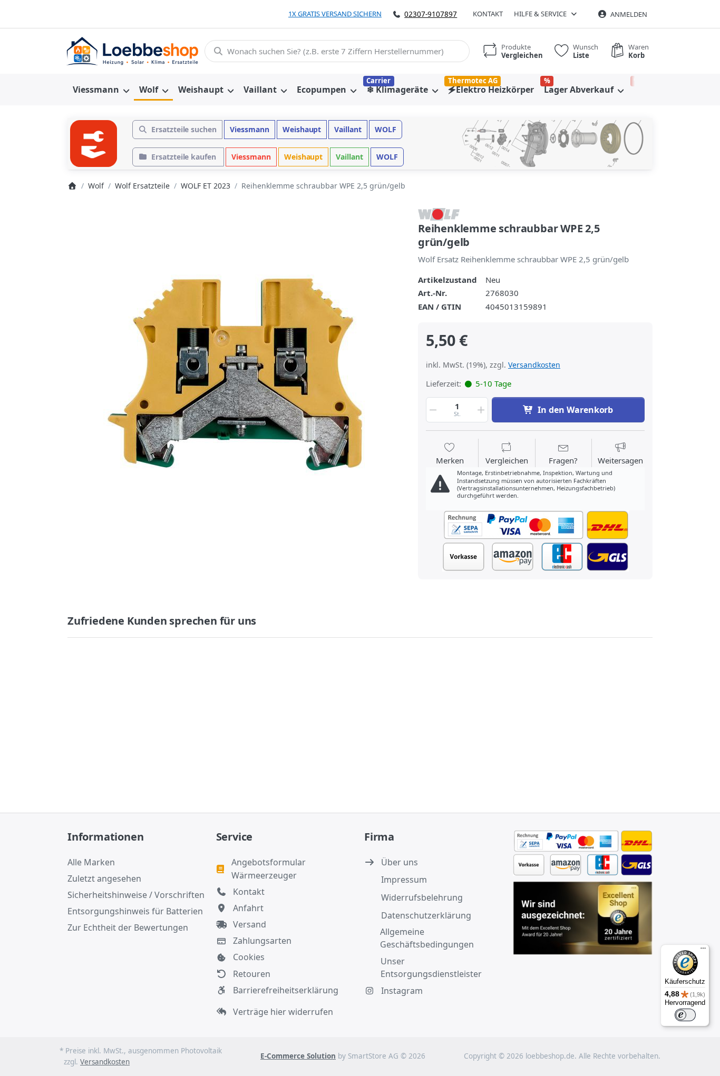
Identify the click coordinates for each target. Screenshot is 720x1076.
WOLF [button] (385, 129)
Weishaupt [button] (302, 129)
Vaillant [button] (348, 129)
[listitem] (234, 375)
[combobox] (337, 51)
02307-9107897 (430, 14)
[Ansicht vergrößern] (234, 375)
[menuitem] (100, 89)
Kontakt (488, 13)
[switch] (685, 1015)
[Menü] (703, 950)
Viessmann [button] (249, 129)
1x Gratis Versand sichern (335, 13)
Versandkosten (534, 365)
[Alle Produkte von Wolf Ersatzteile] (439, 213)
